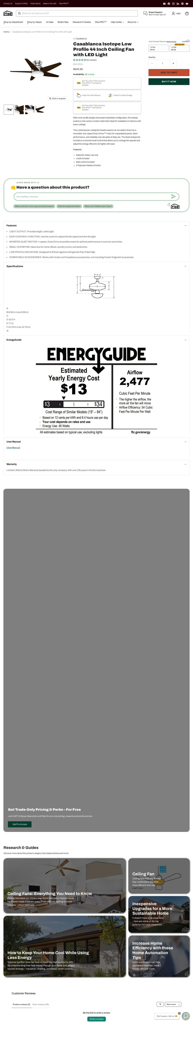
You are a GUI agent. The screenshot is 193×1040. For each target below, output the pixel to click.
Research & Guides (82, 22)
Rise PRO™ (64, 4)
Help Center (116, 22)
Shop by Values (34, 22)
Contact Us (8, 4)
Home (6, 32)
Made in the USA (49, 4)
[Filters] (160, 1004)
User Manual (13, 447)
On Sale (49, 22)
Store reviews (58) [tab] (40, 1004)
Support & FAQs (21, 4)
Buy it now (169, 81)
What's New (63, 22)
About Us (132, 22)
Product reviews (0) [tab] (21, 1004)
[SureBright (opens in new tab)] (185, 41)
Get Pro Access (20, 824)
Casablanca (81, 38)
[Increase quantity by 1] (173, 63)
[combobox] (77, 13)
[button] (177, 13)
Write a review (96, 1019)
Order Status (35, 4)
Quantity (151, 57)
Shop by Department (13, 22)
